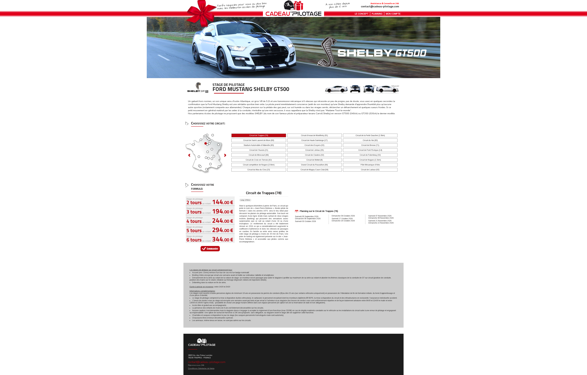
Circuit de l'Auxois (258, 150)
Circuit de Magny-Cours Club (314, 170)
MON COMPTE (393, 14)
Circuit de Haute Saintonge (314, 140)
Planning (377, 14)
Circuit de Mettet (314, 160)
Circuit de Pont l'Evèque (370, 150)
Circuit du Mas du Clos (258, 170)
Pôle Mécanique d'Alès (370, 165)
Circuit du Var (370, 140)
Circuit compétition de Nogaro (259, 165)
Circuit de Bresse (370, 145)
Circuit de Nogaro (370, 160)
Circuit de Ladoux (370, 170)
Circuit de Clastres (314, 155)
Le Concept (361, 14)
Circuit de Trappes (258, 135)
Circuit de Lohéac (314, 150)
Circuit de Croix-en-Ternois (259, 160)
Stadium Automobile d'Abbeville (259, 145)
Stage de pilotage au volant (209, 201)
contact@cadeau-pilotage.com (206, 362)
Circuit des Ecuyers (314, 145)
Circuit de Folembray (370, 155)
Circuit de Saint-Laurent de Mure (258, 140)
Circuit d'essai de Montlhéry (314, 135)
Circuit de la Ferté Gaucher (370, 135)
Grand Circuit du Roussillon (314, 165)
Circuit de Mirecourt (259, 155)
